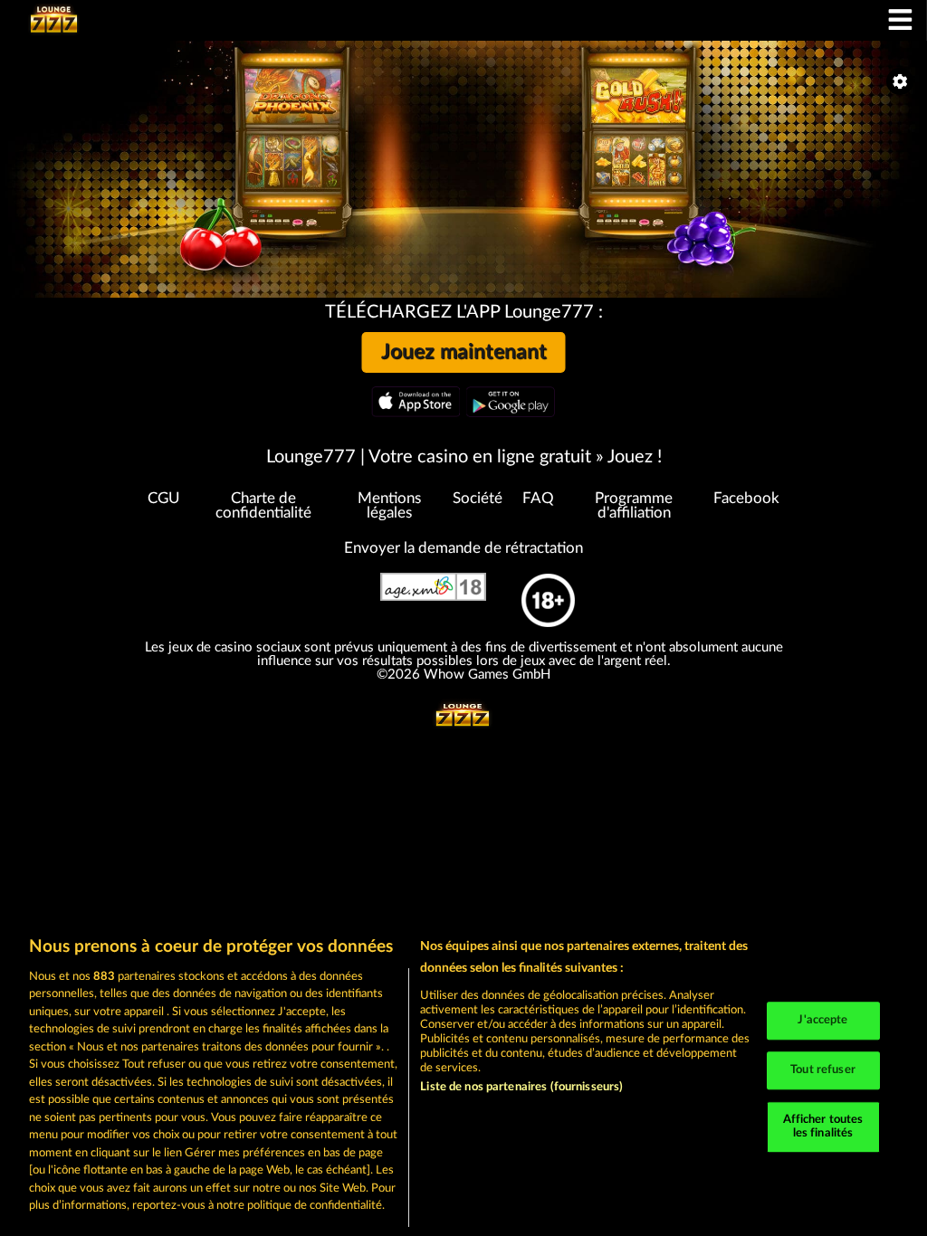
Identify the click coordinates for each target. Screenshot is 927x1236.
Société (477, 498)
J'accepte (822, 1021)
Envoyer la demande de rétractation (463, 548)
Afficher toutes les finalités (823, 1127)
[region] (463, 1077)
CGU (164, 498)
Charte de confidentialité (263, 506)
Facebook (746, 498)
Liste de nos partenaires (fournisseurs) (521, 1087)
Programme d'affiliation (634, 506)
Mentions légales (389, 506)
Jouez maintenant (464, 352)
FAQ (538, 498)
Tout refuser (822, 1070)
